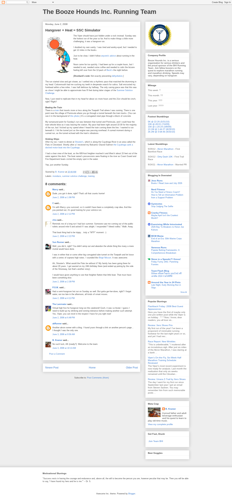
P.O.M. (55, 287)
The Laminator (59, 304)
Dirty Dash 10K (165, 156)
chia (54, 220)
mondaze (57, 176)
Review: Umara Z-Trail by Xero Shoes (167, 379)
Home (92, 367)
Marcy (55, 189)
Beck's (110, 70)
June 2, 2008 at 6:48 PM (63, 317)
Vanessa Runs (159, 247)
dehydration (117, 76)
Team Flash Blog (160, 271)
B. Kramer (57, 340)
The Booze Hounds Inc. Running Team (99, 11)
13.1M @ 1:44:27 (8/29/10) (161, 129)
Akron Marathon (165, 149)
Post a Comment (57, 354)
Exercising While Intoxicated (166, 224)
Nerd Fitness (158, 189)
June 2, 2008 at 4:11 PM (63, 298)
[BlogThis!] (87, 172)
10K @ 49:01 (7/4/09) (159, 124)
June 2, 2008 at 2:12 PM (63, 214)
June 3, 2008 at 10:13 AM (64, 348)
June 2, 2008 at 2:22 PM (63, 236)
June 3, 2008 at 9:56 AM (63, 334)
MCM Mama (157, 236)
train (57, 110)
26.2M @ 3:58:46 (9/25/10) (161, 131)
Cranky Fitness (159, 213)
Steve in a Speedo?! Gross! (166, 259)
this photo (74, 116)
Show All (183, 292)
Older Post (132, 367)
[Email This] (84, 172)
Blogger (131, 493)
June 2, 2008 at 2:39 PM (63, 281)
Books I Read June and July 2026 (166, 183)
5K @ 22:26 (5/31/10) (159, 121)
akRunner (57, 323)
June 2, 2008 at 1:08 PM (63, 197)
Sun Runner (58, 242)
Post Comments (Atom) (98, 377)
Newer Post (51, 367)
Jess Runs (157, 180)
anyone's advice (108, 56)
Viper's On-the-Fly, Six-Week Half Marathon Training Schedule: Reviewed (164, 360)
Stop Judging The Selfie (162, 206)
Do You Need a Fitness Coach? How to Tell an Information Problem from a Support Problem (167, 195)
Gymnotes (156, 204)
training (91, 176)
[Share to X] (90, 172)
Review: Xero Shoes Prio (160, 325)
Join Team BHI (156, 441)
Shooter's (79, 142)
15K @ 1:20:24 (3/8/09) (159, 126)
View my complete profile (160, 424)
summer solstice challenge (74, 176)
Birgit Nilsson (105, 257)
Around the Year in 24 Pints (166, 282)
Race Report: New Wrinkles (161, 341)
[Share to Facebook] (93, 172)
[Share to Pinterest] (96, 172)
